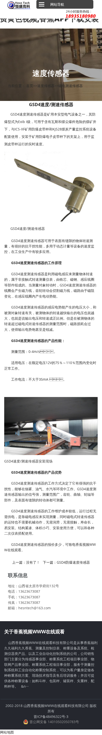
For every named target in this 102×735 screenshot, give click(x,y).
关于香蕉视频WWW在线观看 (34, 631)
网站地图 (7, 732)
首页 (29, 85)
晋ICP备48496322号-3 (51, 716)
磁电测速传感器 (70, 85)
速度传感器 (45, 85)
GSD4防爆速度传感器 (73, 562)
